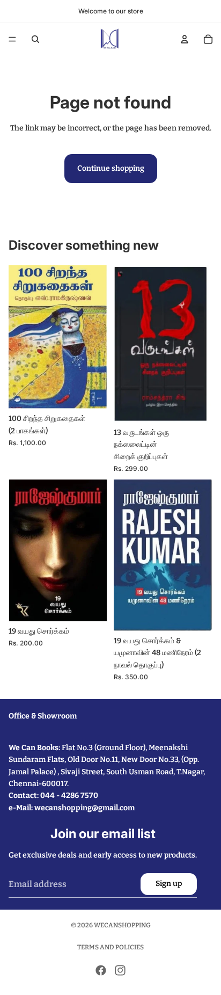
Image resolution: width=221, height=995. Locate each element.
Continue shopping (110, 168)
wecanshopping (122, 925)
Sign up (169, 883)
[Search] (35, 39)
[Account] (184, 39)
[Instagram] (120, 970)
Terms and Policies (110, 947)
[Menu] (12, 39)
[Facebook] (100, 970)
